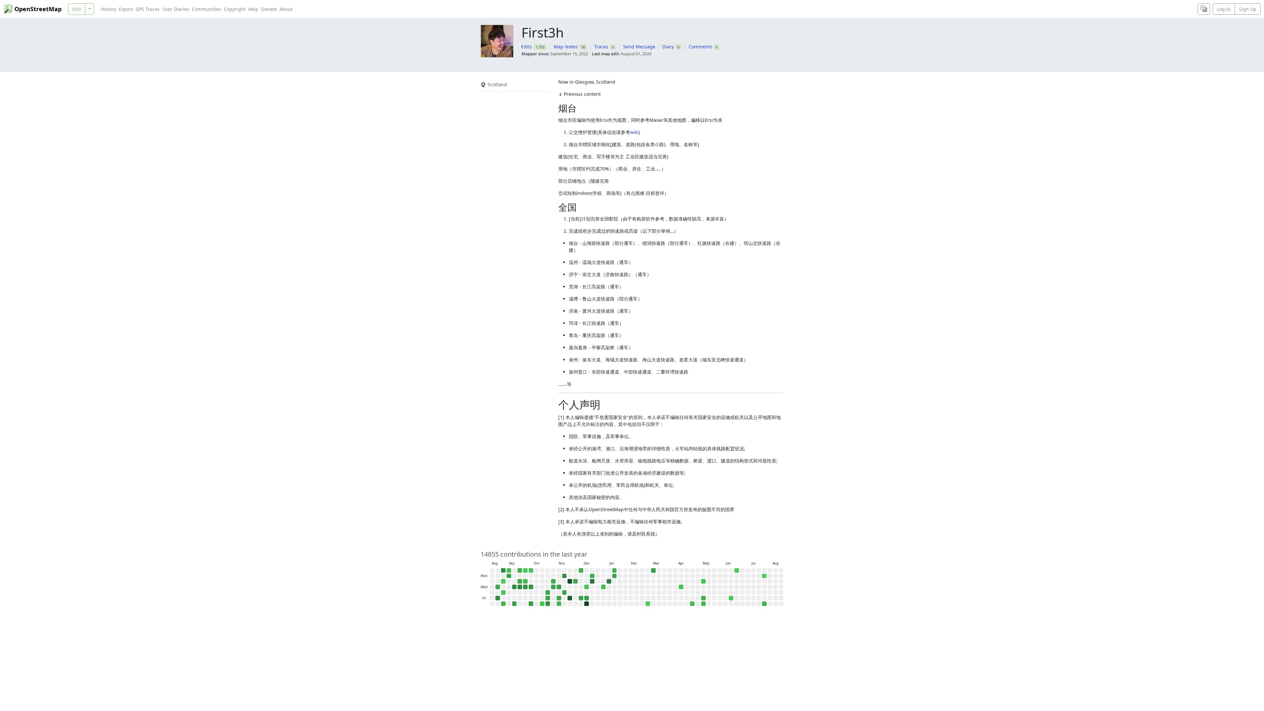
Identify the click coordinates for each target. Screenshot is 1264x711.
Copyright (235, 9)
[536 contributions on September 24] (519, 587)
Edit (76, 9)
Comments (700, 46)
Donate (269, 9)
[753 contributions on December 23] (592, 581)
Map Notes (566, 46)
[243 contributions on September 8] (509, 576)
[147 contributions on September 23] (519, 581)
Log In (1224, 9)
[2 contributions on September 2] (503, 581)
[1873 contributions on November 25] (569, 581)
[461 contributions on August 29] (497, 598)
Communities (206, 9)
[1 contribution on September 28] (525, 570)
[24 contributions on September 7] (509, 570)
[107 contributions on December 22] (592, 576)
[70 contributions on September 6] (503, 603)
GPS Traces (148, 9)
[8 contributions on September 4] (503, 592)
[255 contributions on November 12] (559, 587)
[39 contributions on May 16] (703, 603)
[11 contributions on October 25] (542, 603)
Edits (526, 46)
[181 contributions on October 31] (547, 598)
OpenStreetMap (38, 9)
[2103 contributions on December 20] (586, 603)
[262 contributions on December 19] (586, 598)
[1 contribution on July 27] (764, 576)
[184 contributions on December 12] (581, 598)
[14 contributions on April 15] (681, 587)
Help (253, 9)
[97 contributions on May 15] (703, 598)
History (108, 9)
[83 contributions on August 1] (764, 603)
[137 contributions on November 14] (559, 598)
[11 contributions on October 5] (531, 570)
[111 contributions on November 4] (553, 581)
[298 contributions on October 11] (531, 603)
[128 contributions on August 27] (497, 587)
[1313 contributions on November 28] (569, 598)
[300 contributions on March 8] (653, 570)
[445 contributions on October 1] (525, 587)
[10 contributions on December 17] (586, 587)
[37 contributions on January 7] (603, 587)
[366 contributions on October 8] (531, 587)
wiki (634, 132)
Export (126, 9)
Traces (601, 46)
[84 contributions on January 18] (614, 570)
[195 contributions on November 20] (564, 592)
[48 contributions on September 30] (525, 581)
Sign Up (1247, 9)
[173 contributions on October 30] (547, 592)
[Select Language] (1204, 9)
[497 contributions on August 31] (503, 570)
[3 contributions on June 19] (731, 598)
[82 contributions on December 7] (581, 570)
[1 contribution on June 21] (736, 570)
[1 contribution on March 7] (647, 603)
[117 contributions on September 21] (519, 570)
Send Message (639, 46)
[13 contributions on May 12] (703, 581)
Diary (668, 46)
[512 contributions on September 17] (514, 587)
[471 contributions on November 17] (564, 576)
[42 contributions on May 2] (692, 603)
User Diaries (175, 9)
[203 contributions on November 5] (553, 587)
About (286, 9)
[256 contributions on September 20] (514, 603)
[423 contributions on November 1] (547, 603)
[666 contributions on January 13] (609, 581)
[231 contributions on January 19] (614, 576)
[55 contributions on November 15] (559, 603)
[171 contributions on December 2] (575, 581)
